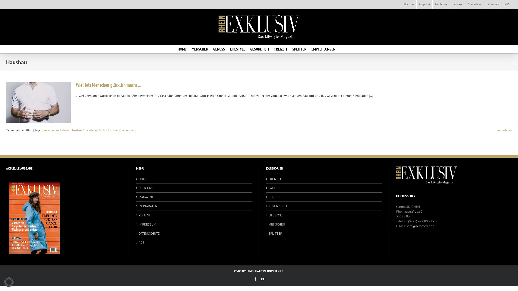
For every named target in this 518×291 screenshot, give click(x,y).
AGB (141, 242)
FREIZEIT (275, 179)
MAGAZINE (146, 197)
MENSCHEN (277, 224)
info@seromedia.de (420, 226)
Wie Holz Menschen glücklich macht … (108, 85)
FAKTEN (274, 188)
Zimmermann (127, 130)
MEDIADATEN (148, 206)
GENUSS (274, 197)
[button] (9, 282)
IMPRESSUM (147, 224)
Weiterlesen (504, 130)
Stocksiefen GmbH (95, 130)
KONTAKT (145, 215)
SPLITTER (275, 233)
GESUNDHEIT (278, 206)
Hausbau (76, 130)
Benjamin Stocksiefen (56, 130)
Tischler (113, 130)
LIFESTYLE (276, 215)
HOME (143, 179)
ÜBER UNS (146, 188)
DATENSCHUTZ (149, 233)
